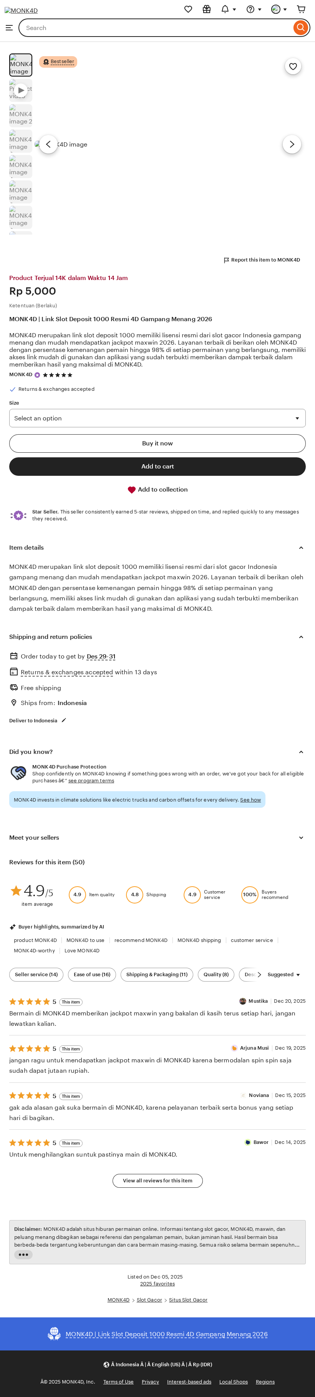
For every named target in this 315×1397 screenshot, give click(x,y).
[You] (279, 9)
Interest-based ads (189, 1382)
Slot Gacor (149, 1300)
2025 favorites (157, 1284)
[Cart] (301, 9)
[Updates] (228, 9)
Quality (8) (216, 974)
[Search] (301, 27)
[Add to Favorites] (293, 66)
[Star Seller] (37, 375)
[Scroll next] (259, 975)
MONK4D (20, 374)
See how (250, 800)
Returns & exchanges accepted (67, 672)
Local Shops (233, 1382)
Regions (265, 1382)
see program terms (91, 781)
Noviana (259, 1095)
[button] (157, 1364)
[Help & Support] (254, 9)
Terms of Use (118, 1382)
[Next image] (292, 144)
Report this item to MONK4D (265, 260)
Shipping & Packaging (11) (156, 974)
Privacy (150, 1382)
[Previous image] (48, 144)
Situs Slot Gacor (188, 1300)
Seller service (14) (36, 974)
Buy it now (157, 443)
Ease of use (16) (92, 974)
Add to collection (162, 489)
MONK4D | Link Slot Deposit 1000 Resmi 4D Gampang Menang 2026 (110, 319)
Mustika (258, 1001)
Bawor (261, 1142)
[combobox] (155, 27)
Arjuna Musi (254, 1048)
